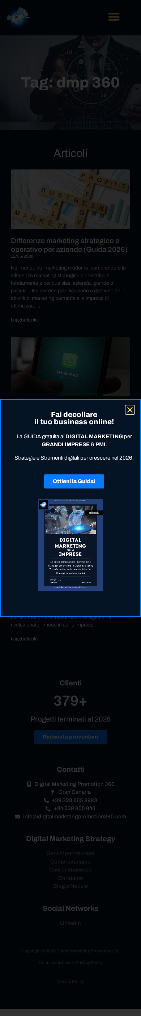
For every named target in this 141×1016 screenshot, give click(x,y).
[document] (70, 508)
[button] (130, 410)
